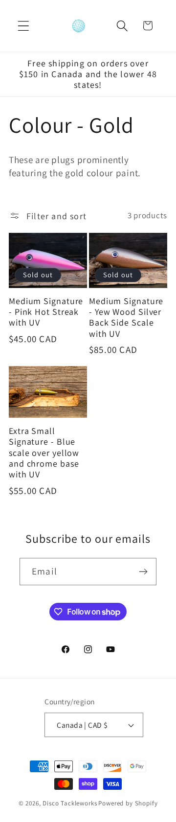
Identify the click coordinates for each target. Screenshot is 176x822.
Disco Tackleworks (70, 803)
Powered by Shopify (127, 803)
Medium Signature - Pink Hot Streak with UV (46, 312)
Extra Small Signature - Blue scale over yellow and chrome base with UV (44, 453)
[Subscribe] (143, 571)
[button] (24, 26)
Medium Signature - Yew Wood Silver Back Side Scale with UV (126, 317)
